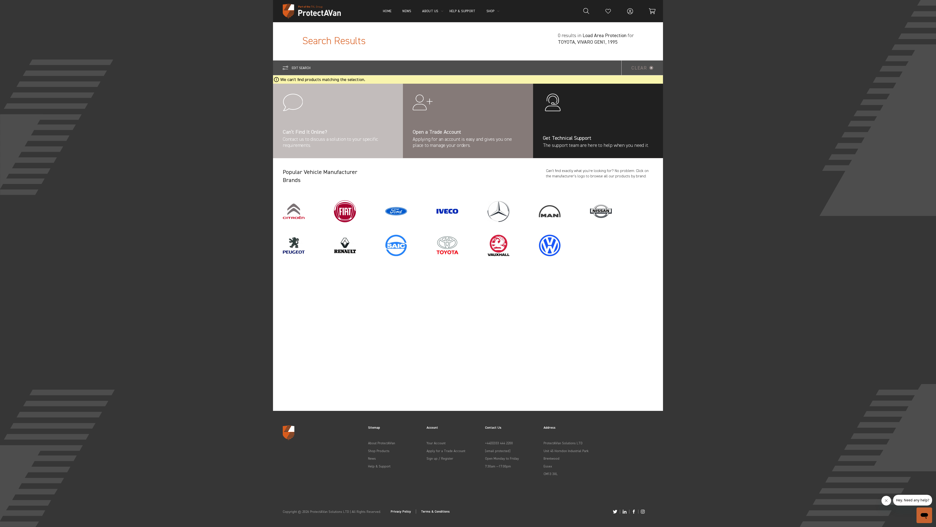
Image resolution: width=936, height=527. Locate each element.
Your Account (436, 443)
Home (387, 11)
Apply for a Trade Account (446, 451)
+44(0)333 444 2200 (499, 443)
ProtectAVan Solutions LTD (563, 443)
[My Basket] (652, 11)
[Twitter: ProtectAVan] (615, 512)
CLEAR (639, 68)
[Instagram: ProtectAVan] (643, 512)
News (372, 458)
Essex (548, 466)
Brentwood (551, 458)
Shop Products (379, 451)
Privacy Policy (401, 511)
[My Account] (630, 11)
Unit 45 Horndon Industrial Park (566, 451)
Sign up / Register (440, 458)
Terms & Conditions (435, 511)
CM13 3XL (551, 474)
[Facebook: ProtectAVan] (634, 512)
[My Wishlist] (608, 11)
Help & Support (379, 466)
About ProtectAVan (381, 443)
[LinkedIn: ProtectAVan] (625, 512)
